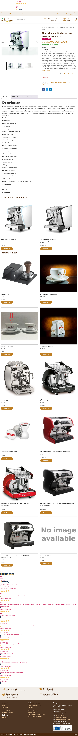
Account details (6, 710)
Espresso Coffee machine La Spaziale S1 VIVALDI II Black (16, 555)
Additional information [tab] (18, 97)
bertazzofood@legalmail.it (63, 719)
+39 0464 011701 (60, 715)
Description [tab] (6, 97)
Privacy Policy (4, 734)
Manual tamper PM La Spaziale (9, 451)
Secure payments (11, 689)
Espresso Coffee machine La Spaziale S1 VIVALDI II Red (55, 451)
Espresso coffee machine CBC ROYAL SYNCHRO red (15, 503)
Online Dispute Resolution (35, 716)
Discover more (46, 70)
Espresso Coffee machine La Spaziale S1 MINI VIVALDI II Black (57, 503)
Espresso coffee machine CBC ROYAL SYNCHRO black (55, 399)
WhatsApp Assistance (50, 694)
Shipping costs (31, 712)
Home (44, 27)
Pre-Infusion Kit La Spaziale (47, 555)
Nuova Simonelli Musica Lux (8, 239)
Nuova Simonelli (68, 73)
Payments (30, 707)
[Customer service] (3, 694)
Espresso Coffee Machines (57, 82)
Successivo (13, 588)
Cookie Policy (11, 734)
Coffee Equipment (52, 27)
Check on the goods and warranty (36, 714)
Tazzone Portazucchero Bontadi (48, 294)
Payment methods (7, 709)
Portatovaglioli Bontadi (46, 346)
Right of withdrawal (33, 710)
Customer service (12, 694)
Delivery (30, 709)
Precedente (4, 588)
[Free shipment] (41, 689)
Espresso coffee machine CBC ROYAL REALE (13, 399)
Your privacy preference (21, 734)
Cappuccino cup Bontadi (7, 346)
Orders (4, 705)
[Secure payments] (3, 689)
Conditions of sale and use (35, 705)
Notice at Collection (32, 734)
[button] (43, 89)
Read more (7, 248)
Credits (75, 734)
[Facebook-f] (3, 717)
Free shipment (48, 689)
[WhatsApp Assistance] (41, 694)
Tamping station (5, 294)
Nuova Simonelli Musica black (48, 239)
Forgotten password (7, 712)
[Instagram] (5, 717)
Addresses (5, 707)
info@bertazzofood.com (62, 717)
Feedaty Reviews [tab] (31, 97)
